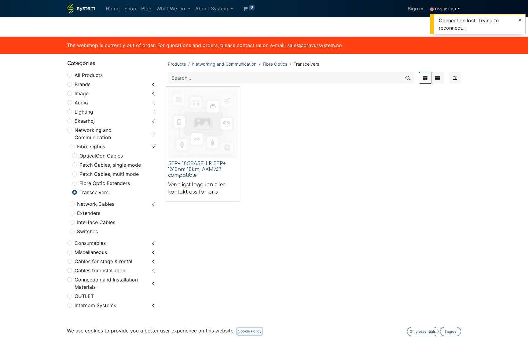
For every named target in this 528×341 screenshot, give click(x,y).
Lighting (84, 112)
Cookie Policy (250, 331)
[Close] (520, 20)
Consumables (90, 243)
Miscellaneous (91, 252)
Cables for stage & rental (103, 261)
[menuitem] (112, 8)
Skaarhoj (85, 121)
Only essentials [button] (423, 331)
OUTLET (84, 296)
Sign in (416, 8)
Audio (81, 103)
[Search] (408, 78)
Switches (87, 231)
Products (177, 64)
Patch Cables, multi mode (109, 174)
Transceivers (93, 192)
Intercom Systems (95, 305)
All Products (89, 75)
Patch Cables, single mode (110, 165)
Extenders (88, 213)
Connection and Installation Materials (106, 283)
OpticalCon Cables (101, 156)
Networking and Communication (93, 133)
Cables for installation (100, 270)
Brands (82, 84)
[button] (176, 150)
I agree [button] (451, 331)
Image (82, 93)
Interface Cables (96, 222)
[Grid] (425, 78)
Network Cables (95, 204)
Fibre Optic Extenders (104, 183)
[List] (437, 78)
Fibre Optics (91, 146)
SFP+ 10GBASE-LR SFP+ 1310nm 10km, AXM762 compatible (197, 169)
